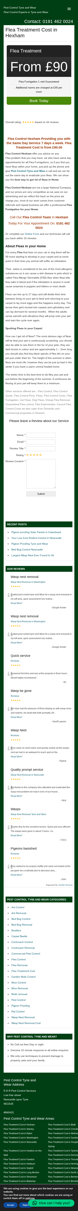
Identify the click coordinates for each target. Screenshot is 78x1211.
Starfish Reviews (65, 885)
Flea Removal (19, 965)
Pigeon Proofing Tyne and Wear (29, 543)
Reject (26, 1205)
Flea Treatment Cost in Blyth (62, 1124)
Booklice (16, 930)
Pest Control (18, 999)
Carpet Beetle (19, 936)
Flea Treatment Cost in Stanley (19, 1129)
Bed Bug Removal (21, 924)
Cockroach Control (22, 942)
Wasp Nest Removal (23, 1017)
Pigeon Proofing (20, 1005)
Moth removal (19, 994)
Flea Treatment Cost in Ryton (18, 1133)
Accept (10, 1205)
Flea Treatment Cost (23, 971)
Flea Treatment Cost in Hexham (19, 1124)
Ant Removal (18, 913)
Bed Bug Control (20, 918)
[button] (51, 1203)
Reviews (15, 661)
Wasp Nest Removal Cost (26, 1023)
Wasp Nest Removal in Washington (28, 582)
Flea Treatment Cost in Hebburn (19, 1164)
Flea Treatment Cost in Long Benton (21, 1172)
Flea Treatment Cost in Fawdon (19, 1159)
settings (30, 1198)
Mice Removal (19, 988)
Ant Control (17, 907)
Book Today (39, 101)
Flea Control (18, 959)
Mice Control (18, 982)
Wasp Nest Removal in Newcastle (27, 775)
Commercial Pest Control (25, 953)
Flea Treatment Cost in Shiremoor (20, 1177)
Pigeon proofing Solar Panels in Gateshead (36, 532)
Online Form (32, 233)
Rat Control (17, 1011)
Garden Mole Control (23, 976)
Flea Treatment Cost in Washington (21, 1137)
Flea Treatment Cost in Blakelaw (20, 1181)
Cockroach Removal (23, 947)
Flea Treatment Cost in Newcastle (20, 1142)
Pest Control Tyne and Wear (20, 7)
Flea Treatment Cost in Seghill (18, 1168)
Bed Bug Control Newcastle (27, 549)
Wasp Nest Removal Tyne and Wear (28, 814)
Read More (16, 603)
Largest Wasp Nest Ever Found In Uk (32, 555)
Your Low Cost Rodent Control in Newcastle (36, 537)
